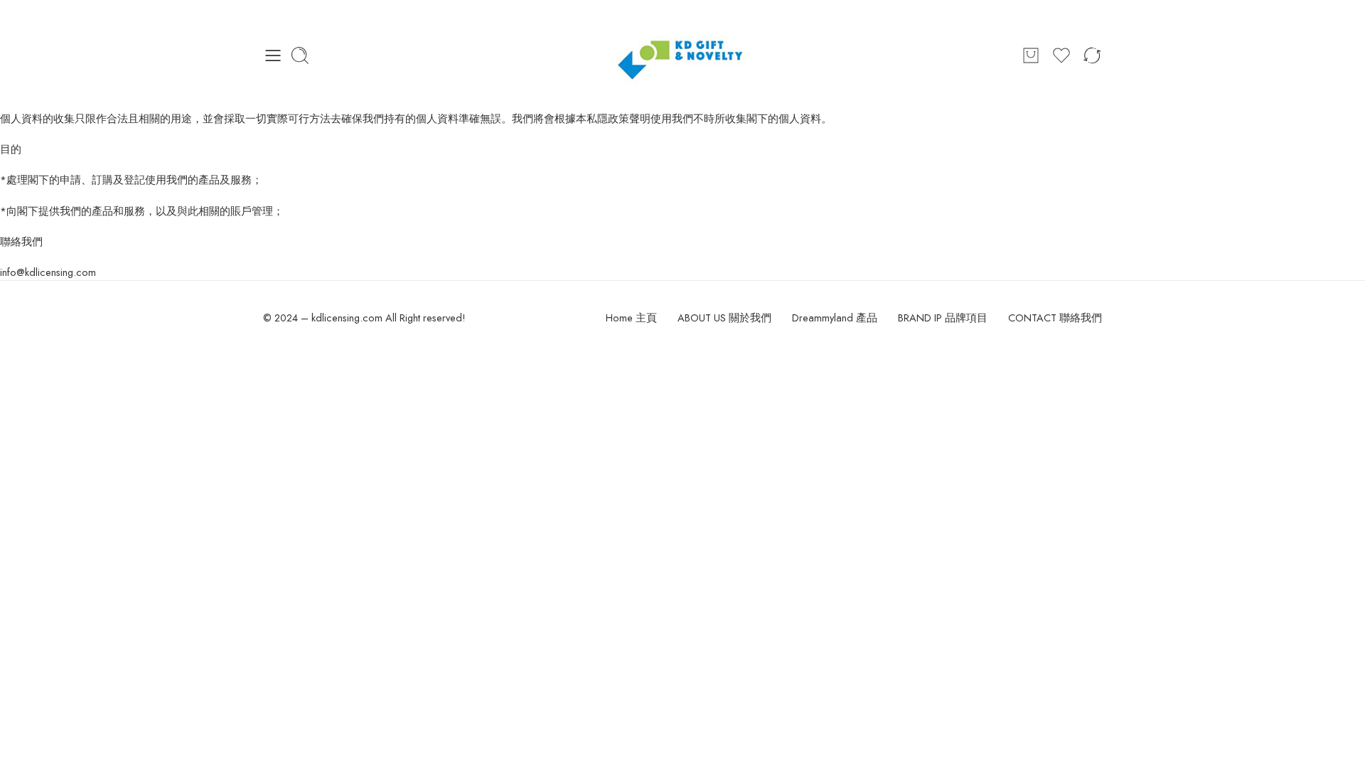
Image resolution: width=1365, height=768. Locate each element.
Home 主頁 (631, 317)
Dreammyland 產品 (834, 317)
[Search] (300, 55)
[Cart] (1031, 55)
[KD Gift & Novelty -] (683, 55)
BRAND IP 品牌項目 (942, 317)
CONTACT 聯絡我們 (1055, 317)
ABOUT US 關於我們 (724, 317)
